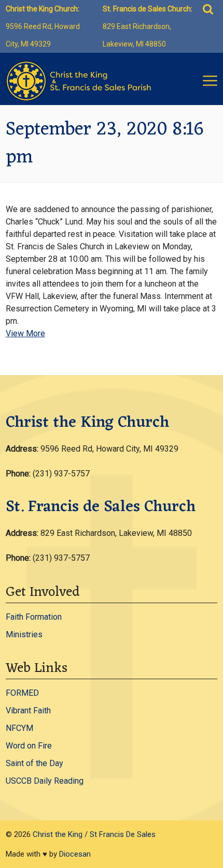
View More (25, 333)
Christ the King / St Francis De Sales (94, 834)
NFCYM (19, 728)
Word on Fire (29, 746)
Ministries (24, 634)
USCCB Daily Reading (44, 781)
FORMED (22, 693)
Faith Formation (34, 617)
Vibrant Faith (28, 710)
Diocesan (75, 854)
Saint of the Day (34, 763)
